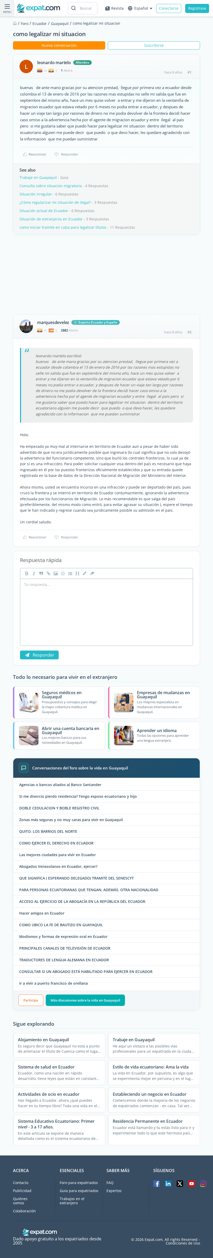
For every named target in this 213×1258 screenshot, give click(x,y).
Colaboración (24, 1210)
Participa (30, 1000)
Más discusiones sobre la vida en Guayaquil (85, 1000)
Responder (69, 154)
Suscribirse (154, 45)
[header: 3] (77, 573)
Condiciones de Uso (183, 1243)
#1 (189, 72)
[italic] (33, 573)
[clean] (91, 573)
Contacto (20, 1182)
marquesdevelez (53, 322)
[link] (47, 573)
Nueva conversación (59, 45)
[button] (84, 573)
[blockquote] (40, 573)
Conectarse (168, 8)
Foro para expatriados (79, 1182)
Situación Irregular (35, 194)
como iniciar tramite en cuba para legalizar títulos (62, 227)
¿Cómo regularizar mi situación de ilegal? (55, 202)
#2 (189, 332)
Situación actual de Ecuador (43, 210)
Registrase (197, 8)
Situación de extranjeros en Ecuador (51, 219)
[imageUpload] (55, 573)
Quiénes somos (20, 1200)
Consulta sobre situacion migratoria (50, 185)
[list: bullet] (69, 573)
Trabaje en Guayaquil (38, 177)
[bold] (26, 573)
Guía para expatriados (79, 1190)
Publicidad (22, 1190)
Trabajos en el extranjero (72, 1200)
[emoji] (62, 573)
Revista (117, 8)
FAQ (110, 1182)
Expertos (114, 1190)
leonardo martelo (54, 62)
